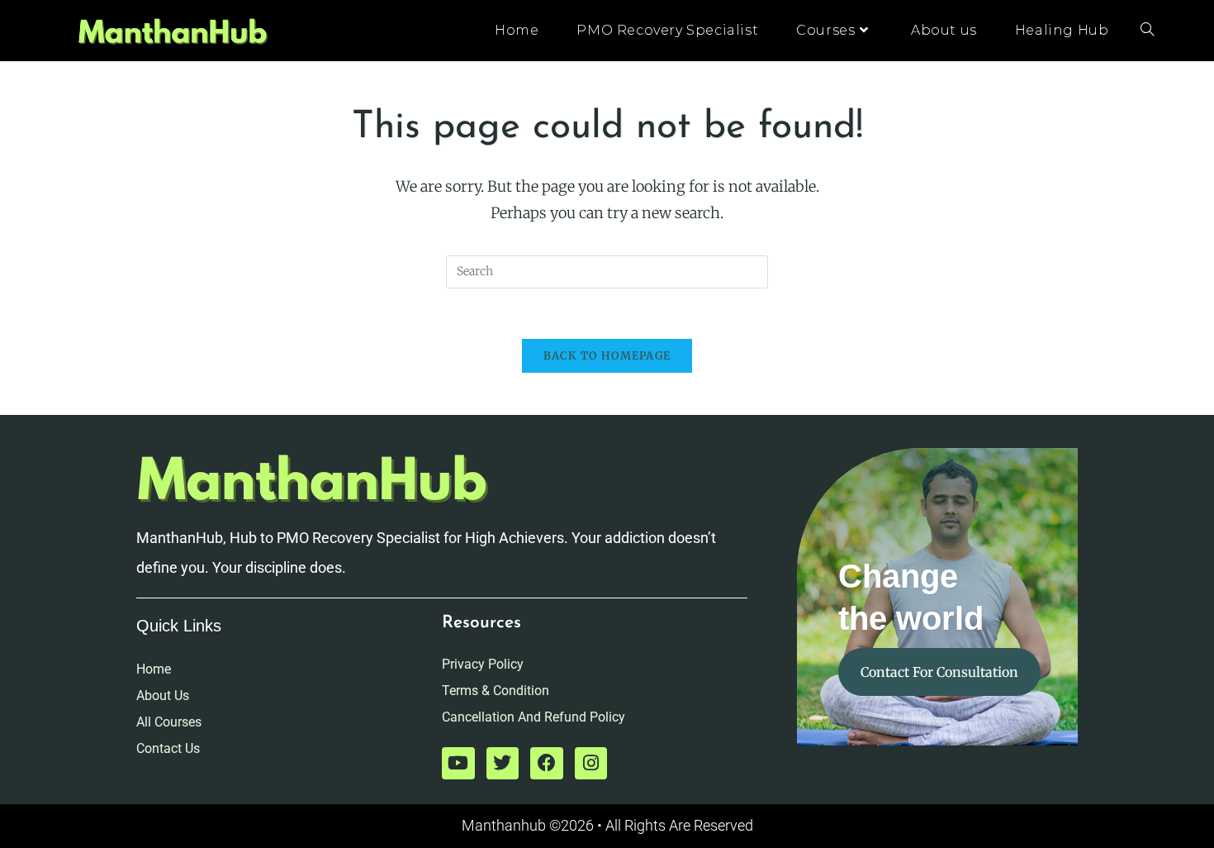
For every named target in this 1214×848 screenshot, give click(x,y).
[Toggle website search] (1147, 30)
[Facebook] (546, 763)
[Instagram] (591, 763)
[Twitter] (502, 763)
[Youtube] (458, 763)
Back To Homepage (607, 356)
